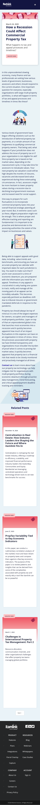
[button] (35, 5)
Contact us (7, 365)
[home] (7, 4)
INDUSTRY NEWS (11, 56)
